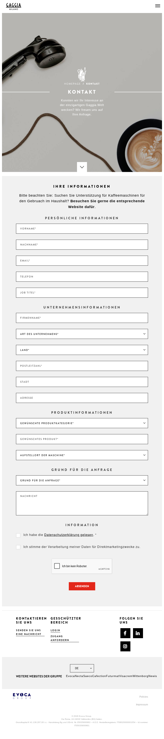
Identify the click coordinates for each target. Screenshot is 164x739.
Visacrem (126, 676)
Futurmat (112, 676)
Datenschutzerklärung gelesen (68, 534)
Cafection (99, 676)
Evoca (70, 676)
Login (55, 630)
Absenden (82, 586)
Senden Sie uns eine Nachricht (28, 632)
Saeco (87, 676)
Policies (143, 696)
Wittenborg (140, 676)
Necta (79, 676)
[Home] (13, 6)
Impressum (142, 704)
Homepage (72, 84)
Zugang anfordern (60, 638)
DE (76, 668)
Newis (152, 676)
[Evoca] (46, 696)
